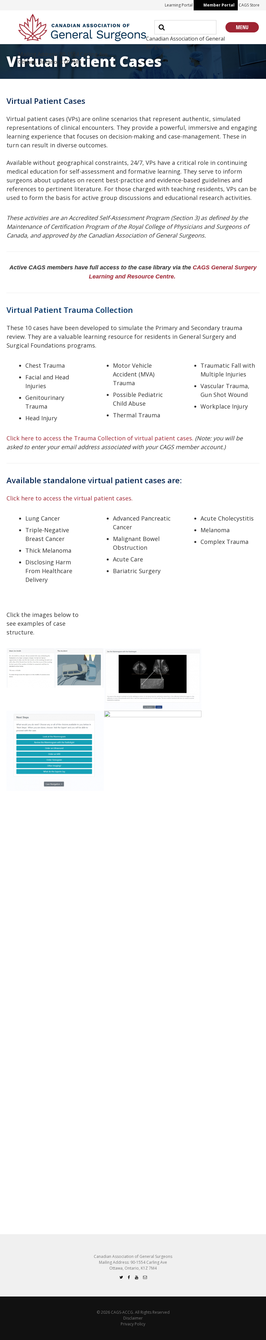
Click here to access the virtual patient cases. (69, 498)
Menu (242, 27)
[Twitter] (121, 1277)
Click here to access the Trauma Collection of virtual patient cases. (99, 438)
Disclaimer (133, 1318)
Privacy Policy (133, 1324)
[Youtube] (136, 1277)
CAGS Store (249, 5)
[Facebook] (129, 1277)
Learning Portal (179, 5)
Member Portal (219, 5)
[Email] (145, 1277)
